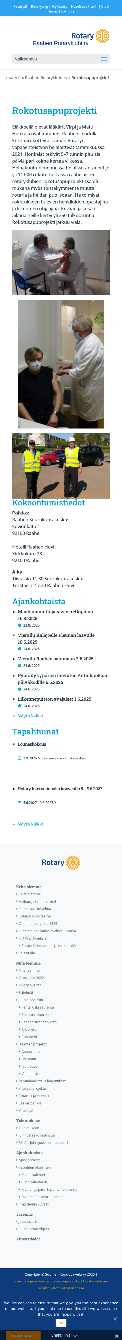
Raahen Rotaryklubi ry (46, 77)
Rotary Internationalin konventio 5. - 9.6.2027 (60, 788)
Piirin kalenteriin (34, 1182)
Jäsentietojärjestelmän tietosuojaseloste (46, 1281)
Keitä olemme (28, 886)
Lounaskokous (32, 744)
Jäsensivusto (29, 1221)
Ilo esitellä (27, 953)
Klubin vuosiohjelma (35, 908)
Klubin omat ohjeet (34, 1228)
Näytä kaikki (30, 716)
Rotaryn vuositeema (35, 916)
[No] (115, 1319)
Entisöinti (29, 1059)
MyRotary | (61, 6)
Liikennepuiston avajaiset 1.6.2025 (54, 699)
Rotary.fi (20, 6)
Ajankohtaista (29, 1152)
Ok (61, 1323)
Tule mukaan (28, 1120)
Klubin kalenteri (34, 1174)
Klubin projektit (31, 999)
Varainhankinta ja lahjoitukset (42, 1081)
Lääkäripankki (30, 1103)
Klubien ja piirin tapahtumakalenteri (50, 1189)
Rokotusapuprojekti (37, 1014)
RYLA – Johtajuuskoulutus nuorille (45, 1142)
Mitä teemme (28, 963)
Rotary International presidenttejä (49, 945)
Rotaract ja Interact (34, 1095)
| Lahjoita (66, 11)
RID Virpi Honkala (33, 938)
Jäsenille (24, 1214)
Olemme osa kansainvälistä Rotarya (47, 931)
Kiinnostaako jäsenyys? (37, 1135)
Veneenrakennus (35, 1073)
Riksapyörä (30, 1036)
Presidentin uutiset (34, 1204)
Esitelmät (26, 992)
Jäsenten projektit (33, 1044)
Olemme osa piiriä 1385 (38, 923)
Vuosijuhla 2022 (31, 977)
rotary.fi (13, 77)
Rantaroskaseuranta (38, 1007)
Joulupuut (29, 1066)
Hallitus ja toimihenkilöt (37, 901)
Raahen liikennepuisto (39, 1022)
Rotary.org (39, 6)
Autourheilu (31, 1051)
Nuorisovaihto (82, 6)
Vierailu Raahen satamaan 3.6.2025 (56, 658)
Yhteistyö (26, 1110)
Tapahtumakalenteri (35, 1167)
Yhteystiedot (28, 1239)
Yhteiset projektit (32, 1088)
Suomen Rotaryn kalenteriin (44, 1196)
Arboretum (30, 1029)
